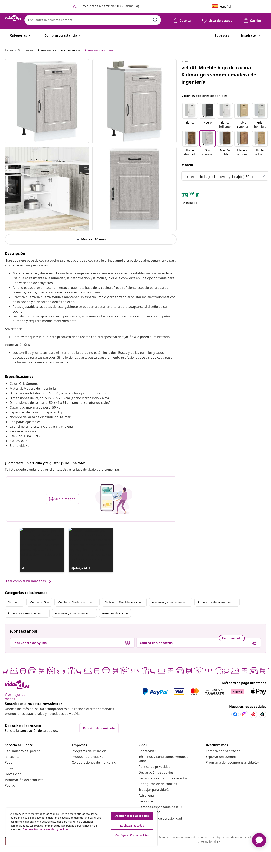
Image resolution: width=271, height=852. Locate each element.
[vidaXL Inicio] (13, 18)
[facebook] (235, 714)
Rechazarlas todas (132, 825)
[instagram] (244, 714)
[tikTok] (262, 714)
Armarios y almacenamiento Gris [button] (218, 602)
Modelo (187, 165)
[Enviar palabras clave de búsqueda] (155, 20)
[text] (190, 196)
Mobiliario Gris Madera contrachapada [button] (125, 602)
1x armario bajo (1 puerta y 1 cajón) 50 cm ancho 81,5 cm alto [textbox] (225, 176)
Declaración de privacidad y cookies (45, 829)
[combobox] (92, 20)
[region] (81, 827)
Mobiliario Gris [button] (39, 602)
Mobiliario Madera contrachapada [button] (78, 602)
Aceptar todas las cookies (132, 816)
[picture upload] (114, 499)
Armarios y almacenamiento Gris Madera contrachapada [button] (76, 613)
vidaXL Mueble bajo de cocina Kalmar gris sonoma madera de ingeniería (218, 74)
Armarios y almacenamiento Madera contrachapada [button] (28, 613)
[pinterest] (253, 714)
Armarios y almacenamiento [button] (170, 602)
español (225, 6)
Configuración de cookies (158, 784)
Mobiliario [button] (14, 602)
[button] (106, 6)
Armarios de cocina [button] (115, 613)
